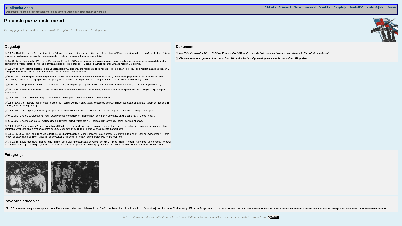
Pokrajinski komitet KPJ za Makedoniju (134, 208)
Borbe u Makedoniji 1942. (179, 208)
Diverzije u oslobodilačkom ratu (346, 208)
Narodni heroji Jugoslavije (31, 208)
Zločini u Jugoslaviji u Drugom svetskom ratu (294, 208)
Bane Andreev (253, 208)
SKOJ (50, 208)
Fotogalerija (339, 7)
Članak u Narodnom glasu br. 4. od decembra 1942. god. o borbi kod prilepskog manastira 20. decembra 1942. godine (243, 58)
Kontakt (391, 7)
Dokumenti (285, 7)
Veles (381, 208)
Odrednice (324, 7)
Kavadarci (370, 208)
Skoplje (324, 208)
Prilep (10, 208)
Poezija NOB (357, 7)
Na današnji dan (375, 7)
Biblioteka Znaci (20, 8)
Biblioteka (270, 7)
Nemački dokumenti (305, 7)
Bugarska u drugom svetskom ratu (222, 208)
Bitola (267, 208)
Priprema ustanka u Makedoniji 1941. (82, 208)
